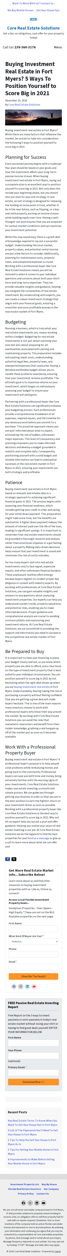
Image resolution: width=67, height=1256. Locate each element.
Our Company (51, 1189)
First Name (15, 923)
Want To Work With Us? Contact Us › (33, 3)
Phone (12, 949)
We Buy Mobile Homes (21, 10)
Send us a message (38, 838)
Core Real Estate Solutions (24, 105)
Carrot (58, 1251)
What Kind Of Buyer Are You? (26, 936)
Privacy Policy (26, 1193)
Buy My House (49, 1184)
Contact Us (42, 1193)
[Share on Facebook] (7, 859)
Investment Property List (24, 1184)
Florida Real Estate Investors (24, 1189)
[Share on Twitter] (14, 859)
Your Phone (15, 1050)
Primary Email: (17, 1067)
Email (13, 962)
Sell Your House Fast (48, 10)
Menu (58, 47)
